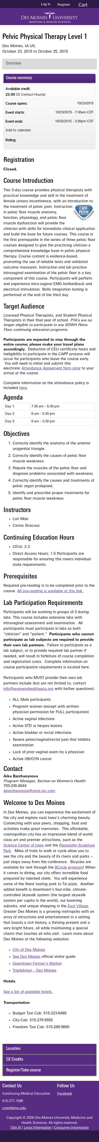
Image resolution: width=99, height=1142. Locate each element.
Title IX (15, 1128)
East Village (78, 906)
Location (13, 1049)
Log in (46, 4)
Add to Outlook (89, 130)
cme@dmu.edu (14, 1108)
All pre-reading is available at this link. (50, 591)
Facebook (64, 1094)
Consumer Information (71, 1128)
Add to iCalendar (84, 130)
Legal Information (37, 1128)
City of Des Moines (29, 950)
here (23, 388)
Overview (13, 63)
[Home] (49, 15)
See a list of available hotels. (28, 992)
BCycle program (69, 868)
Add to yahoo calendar (78, 130)
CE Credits (14, 1059)
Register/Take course (23, 1070)
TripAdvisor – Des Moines (34, 971)
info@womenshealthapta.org (28, 689)
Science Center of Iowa (23, 845)
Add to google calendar (72, 130)
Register (63, 5)
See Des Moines (27, 957)
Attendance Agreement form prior (51, 368)
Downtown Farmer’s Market (37, 964)
